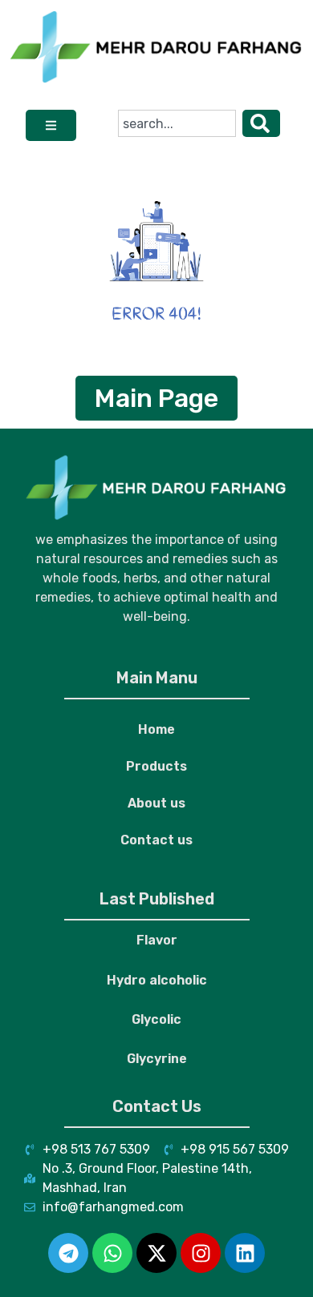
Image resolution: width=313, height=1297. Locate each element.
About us (156, 803)
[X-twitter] (156, 1253)
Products (156, 766)
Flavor (156, 940)
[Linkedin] (245, 1253)
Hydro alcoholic (157, 980)
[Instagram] (201, 1253)
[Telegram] (68, 1253)
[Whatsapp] (112, 1253)
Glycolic (156, 1019)
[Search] (261, 123)
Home (156, 729)
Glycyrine (157, 1058)
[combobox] (177, 123)
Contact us (156, 840)
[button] (51, 125)
